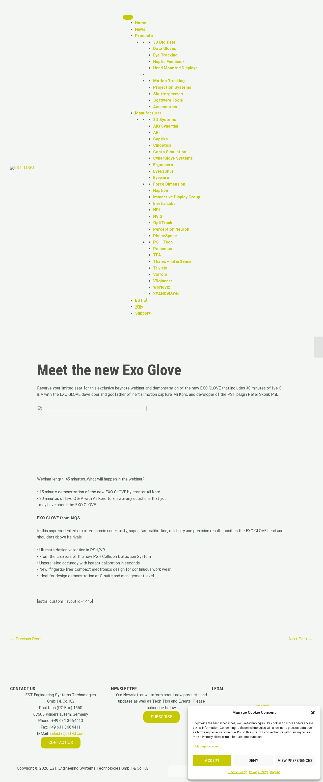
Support (143, 313)
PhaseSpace (165, 235)
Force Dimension (169, 184)
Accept (212, 760)
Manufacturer (148, 113)
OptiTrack (162, 222)
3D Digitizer (164, 42)
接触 (139, 306)
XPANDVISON (166, 293)
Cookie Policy (237, 772)
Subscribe (161, 716)
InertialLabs (164, 203)
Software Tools (168, 100)
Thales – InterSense (172, 261)
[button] (312, 712)
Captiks (160, 139)
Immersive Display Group (176, 197)
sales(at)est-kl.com (67, 733)
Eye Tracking (165, 55)
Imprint (275, 772)
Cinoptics (162, 145)
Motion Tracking (169, 80)
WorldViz (161, 287)
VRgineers (163, 281)
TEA (157, 255)
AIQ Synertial (165, 126)
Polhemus (162, 248)
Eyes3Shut (163, 171)
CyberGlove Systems (173, 158)
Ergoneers (163, 164)
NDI (156, 209)
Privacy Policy (258, 772)
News (140, 29)
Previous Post (26, 639)
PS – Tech (163, 242)
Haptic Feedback (169, 61)
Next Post (300, 639)
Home (140, 22)
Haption (160, 190)
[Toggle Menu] (128, 17)
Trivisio (160, 268)
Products (144, 35)
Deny (253, 760)
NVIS (157, 216)
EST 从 (141, 300)
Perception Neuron (171, 229)
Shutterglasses (168, 94)
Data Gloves (164, 48)
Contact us (60, 742)
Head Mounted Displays (175, 68)
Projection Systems (172, 87)
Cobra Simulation (169, 151)
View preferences (295, 760)
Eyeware (161, 177)
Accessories (165, 106)
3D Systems (164, 119)
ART (157, 132)
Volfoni (160, 274)
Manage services (207, 746)
